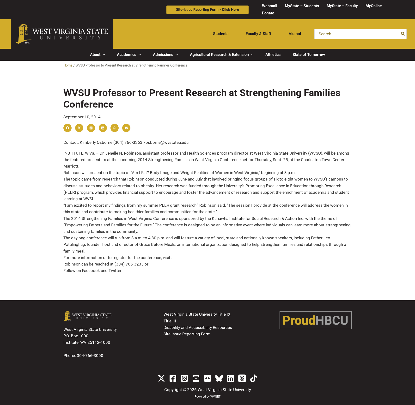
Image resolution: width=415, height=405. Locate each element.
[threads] (242, 378)
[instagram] (184, 378)
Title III (170, 321)
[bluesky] (219, 378)
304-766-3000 (90, 355)
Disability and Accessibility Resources (198, 327)
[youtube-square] (196, 378)
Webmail (269, 6)
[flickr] (207, 378)
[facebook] (173, 378)
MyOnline (374, 6)
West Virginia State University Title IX (197, 314)
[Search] (403, 34)
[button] (207, 10)
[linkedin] (230, 378)
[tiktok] (253, 378)
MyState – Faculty (342, 6)
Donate (268, 13)
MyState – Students (302, 6)
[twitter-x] (161, 378)
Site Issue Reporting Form (187, 334)
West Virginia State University (224, 389)
